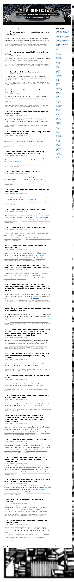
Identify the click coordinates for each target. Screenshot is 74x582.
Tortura (48, 83)
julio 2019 (58, 63)
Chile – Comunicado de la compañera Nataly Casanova (24, 227)
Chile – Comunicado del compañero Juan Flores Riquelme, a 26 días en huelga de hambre (26, 396)
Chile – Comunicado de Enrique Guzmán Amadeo (22, 72)
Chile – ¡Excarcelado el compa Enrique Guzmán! (22, 171)
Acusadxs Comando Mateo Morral (20, 534)
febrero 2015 (58, 132)
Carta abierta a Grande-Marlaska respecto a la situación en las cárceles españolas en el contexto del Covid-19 (62, 36)
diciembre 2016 (58, 104)
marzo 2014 (58, 146)
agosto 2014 (58, 140)
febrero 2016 (58, 117)
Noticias (45, 44)
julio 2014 (58, 141)
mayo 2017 (58, 97)
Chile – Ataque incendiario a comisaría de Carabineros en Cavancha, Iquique (25, 521)
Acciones (12, 44)
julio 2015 (58, 126)
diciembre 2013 (58, 150)
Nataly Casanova (40, 44)
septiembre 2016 (59, 107)
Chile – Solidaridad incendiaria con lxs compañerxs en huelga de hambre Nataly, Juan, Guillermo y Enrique (27, 480)
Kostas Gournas (44, 257)
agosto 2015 (58, 124)
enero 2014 (58, 149)
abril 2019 (58, 67)
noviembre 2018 (59, 74)
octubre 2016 (58, 106)
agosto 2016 (58, 109)
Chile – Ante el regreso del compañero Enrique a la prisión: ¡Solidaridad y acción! (26, 112)
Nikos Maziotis (12, 259)
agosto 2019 (58, 62)
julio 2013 (58, 157)
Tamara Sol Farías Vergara (33, 536)
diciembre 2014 (58, 135)
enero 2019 (58, 71)
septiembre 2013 (59, 154)
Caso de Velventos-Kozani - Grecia (21, 103)
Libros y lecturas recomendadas (15, 23)
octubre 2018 (58, 75)
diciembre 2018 (58, 72)
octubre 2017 (58, 91)
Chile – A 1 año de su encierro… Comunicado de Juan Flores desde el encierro (26, 33)
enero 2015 (58, 133)
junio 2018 (58, 80)
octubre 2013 (58, 153)
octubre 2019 (58, 59)
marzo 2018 (58, 84)
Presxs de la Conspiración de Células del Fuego (26, 433)
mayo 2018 (58, 81)
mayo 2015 (58, 128)
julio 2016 (58, 110)
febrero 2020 (58, 54)
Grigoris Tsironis (17, 44)
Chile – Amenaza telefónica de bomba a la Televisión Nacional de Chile (27, 376)
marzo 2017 (58, 100)
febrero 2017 (58, 101)
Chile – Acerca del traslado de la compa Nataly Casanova (25, 209)
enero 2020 (58, 55)
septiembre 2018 (59, 76)
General (26, 346)
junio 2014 (58, 143)
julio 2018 (58, 79)
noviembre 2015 (59, 120)
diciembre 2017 (58, 88)
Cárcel (23, 45)
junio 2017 (58, 96)
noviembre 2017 (59, 89)
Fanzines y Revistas (29, 367)
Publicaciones (31, 369)
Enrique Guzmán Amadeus (19, 64)
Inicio (6, 23)
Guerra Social (30, 45)
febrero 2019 (58, 70)
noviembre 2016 (59, 105)
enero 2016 (58, 118)
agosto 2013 (58, 156)
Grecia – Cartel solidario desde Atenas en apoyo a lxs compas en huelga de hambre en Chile (27, 309)
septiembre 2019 (59, 61)
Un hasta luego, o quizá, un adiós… (62, 29)
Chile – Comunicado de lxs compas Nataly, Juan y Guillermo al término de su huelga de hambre (27, 132)
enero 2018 (58, 87)
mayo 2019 (58, 66)
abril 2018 (58, 83)
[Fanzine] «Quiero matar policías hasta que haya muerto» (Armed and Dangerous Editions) (62, 32)
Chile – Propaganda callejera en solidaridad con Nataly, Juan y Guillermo (27, 53)
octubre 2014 (58, 137)
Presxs (15, 45)
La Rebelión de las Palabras (21, 35)
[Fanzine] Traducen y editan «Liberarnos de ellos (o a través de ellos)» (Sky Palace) (62, 48)
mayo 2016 (58, 113)
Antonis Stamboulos (18, 511)
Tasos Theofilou (27, 514)
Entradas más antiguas (9, 540)
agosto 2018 (58, 78)
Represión (40, 45)
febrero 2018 (58, 85)
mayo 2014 (58, 144)
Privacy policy (7, 546)
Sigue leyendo (34, 42)
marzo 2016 (58, 115)
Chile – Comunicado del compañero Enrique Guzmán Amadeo (27, 439)
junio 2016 (58, 111)
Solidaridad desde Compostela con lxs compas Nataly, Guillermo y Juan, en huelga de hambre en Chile (24, 152)
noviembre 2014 (59, 136)
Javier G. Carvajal (14, 512)
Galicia (32, 165)
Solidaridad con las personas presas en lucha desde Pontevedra (23, 500)
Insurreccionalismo (37, 65)
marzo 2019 (58, 68)
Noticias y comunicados (9, 45)
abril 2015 (58, 130)
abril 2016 (58, 114)
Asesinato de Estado (34, 347)
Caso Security (30, 534)
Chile (26, 45)
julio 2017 (58, 94)
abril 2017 (58, 98)
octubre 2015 (58, 122)
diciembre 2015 (58, 119)
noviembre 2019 (59, 58)
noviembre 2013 (59, 152)
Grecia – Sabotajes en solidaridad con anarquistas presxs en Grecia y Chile (26, 91)
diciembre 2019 (58, 57)
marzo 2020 (58, 53)
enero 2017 (58, 102)
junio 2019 (58, 65)
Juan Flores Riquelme (32, 44)
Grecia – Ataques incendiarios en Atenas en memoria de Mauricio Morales (25, 246)
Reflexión (35, 45)
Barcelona (28, 451)
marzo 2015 (58, 131)
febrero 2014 (58, 148)
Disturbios (46, 347)
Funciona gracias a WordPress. (62, 545)
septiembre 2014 (59, 139)
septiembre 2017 (59, 92)
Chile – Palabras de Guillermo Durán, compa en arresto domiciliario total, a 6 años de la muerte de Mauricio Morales (26, 266)
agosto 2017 (58, 93)
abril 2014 (58, 145)
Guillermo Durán (24, 44)
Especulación (38, 451)
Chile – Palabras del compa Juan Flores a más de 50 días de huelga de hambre (26, 190)
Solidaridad (44, 45)
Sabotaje (23, 106)
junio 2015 (58, 127)
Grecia (41, 105)
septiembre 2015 (59, 123)
